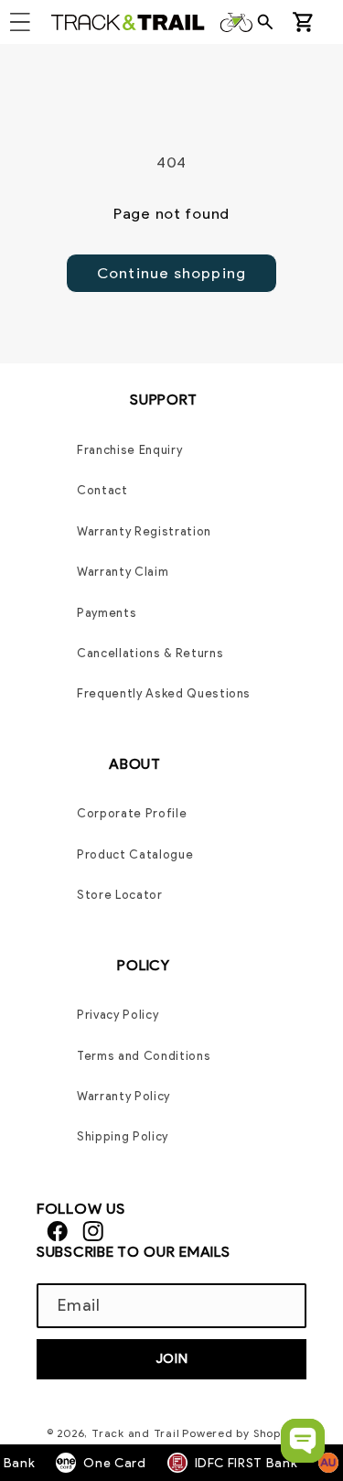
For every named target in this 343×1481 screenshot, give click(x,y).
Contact (102, 490)
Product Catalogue (135, 854)
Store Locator (120, 895)
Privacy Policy (117, 1015)
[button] (271, 22)
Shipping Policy (122, 1136)
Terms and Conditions (143, 1056)
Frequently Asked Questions (164, 693)
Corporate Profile (132, 813)
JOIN (171, 1358)
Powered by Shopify (239, 1433)
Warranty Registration (144, 531)
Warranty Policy (123, 1096)
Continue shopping (171, 273)
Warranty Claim (122, 571)
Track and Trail (135, 1433)
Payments (106, 613)
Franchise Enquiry (129, 450)
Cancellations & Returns (150, 653)
